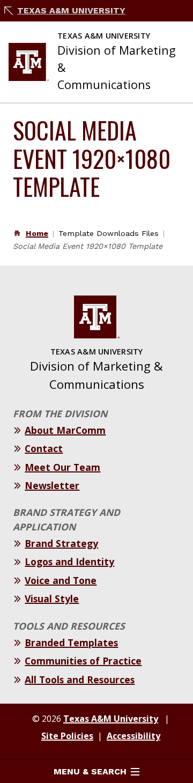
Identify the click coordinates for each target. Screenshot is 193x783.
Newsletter (52, 485)
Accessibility (133, 736)
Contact (44, 448)
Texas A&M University (71, 10)
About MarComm (65, 430)
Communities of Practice (83, 660)
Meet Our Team (62, 467)
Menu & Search (90, 771)
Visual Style (52, 598)
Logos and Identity (69, 561)
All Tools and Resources (80, 679)
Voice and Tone (60, 580)
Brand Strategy (61, 543)
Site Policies (67, 736)
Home (37, 233)
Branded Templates (71, 642)
